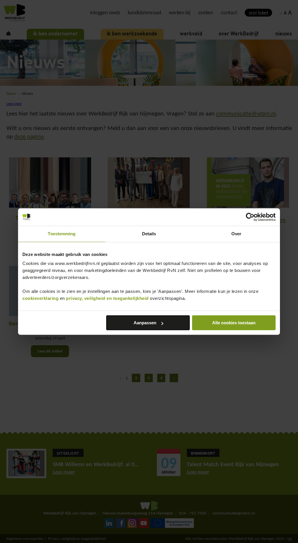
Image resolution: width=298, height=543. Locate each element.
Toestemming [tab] (61, 233)
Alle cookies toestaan (234, 322)
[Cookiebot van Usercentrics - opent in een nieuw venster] (250, 217)
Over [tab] (236, 233)
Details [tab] (149, 233)
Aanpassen (145, 322)
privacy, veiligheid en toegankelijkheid (107, 298)
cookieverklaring (40, 298)
